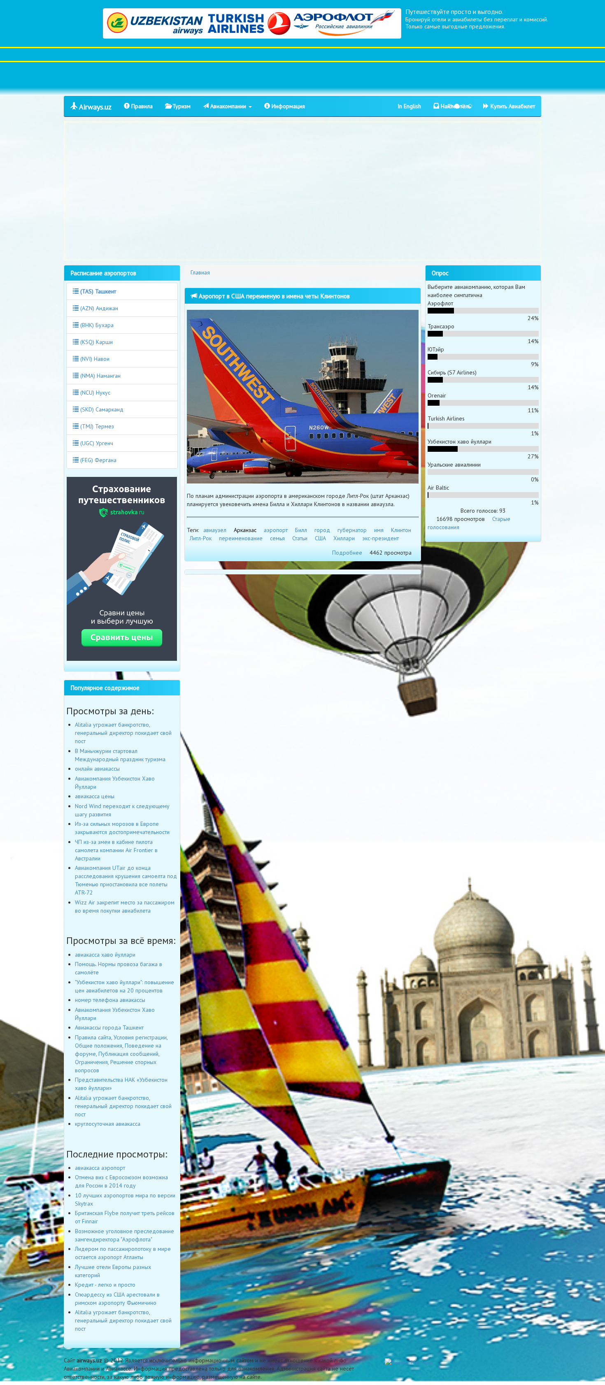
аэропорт (276, 530)
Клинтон (401, 530)
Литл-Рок (201, 538)
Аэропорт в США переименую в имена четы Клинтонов (273, 296)
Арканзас (245, 530)
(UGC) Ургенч (96, 443)
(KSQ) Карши (96, 342)
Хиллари (344, 538)
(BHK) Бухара (96, 325)
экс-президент (380, 538)
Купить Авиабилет (512, 106)
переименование (241, 538)
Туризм (181, 106)
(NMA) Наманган (100, 375)
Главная (200, 272)
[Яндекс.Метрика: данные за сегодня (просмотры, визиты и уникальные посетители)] (408, 1362)
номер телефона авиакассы (110, 1000)
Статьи (299, 538)
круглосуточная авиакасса (107, 1123)
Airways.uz (94, 107)
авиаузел (214, 530)
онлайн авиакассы (97, 768)
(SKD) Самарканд (101, 409)
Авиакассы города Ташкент (109, 1027)
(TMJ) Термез (96, 426)
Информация (287, 106)
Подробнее (347, 552)
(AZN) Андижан (98, 308)
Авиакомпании (228, 106)
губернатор (352, 530)
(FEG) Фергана (97, 460)
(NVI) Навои (94, 359)
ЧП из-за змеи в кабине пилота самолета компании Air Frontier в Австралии (116, 850)
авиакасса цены (94, 796)
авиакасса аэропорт (100, 1167)
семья (277, 538)
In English (409, 106)
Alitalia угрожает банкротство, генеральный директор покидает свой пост (123, 733)
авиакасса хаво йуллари (105, 954)
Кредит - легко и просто (105, 1284)
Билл (301, 530)
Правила (141, 106)
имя (379, 530)
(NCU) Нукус (94, 392)
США (320, 538)
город (322, 530)
